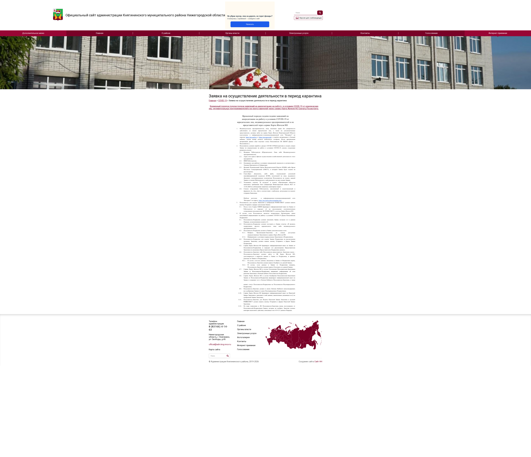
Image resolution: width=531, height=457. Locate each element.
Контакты (365, 33)
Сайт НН (318, 361)
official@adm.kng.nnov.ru (219, 344)
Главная (99, 33)
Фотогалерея (243, 337)
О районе (166, 33)
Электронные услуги (298, 33)
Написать (250, 24)
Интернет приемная (246, 345)
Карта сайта (214, 349)
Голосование (431, 33)
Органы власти (232, 33)
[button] (261, 87)
